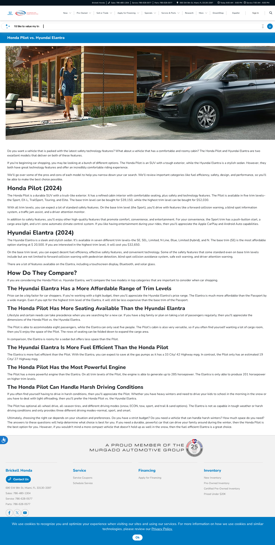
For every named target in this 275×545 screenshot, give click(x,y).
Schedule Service (83, 483)
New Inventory (212, 478)
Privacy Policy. (162, 529)
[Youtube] (25, 513)
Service (79, 470)
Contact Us (21, 479)
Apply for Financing (149, 478)
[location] (177, 2)
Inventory (212, 470)
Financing (146, 470)
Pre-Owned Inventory (216, 483)
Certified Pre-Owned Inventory (222, 488)
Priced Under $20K (215, 494)
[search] (270, 13)
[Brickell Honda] (22, 13)
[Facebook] (9, 513)
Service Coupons (82, 478)
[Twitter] (17, 513)
